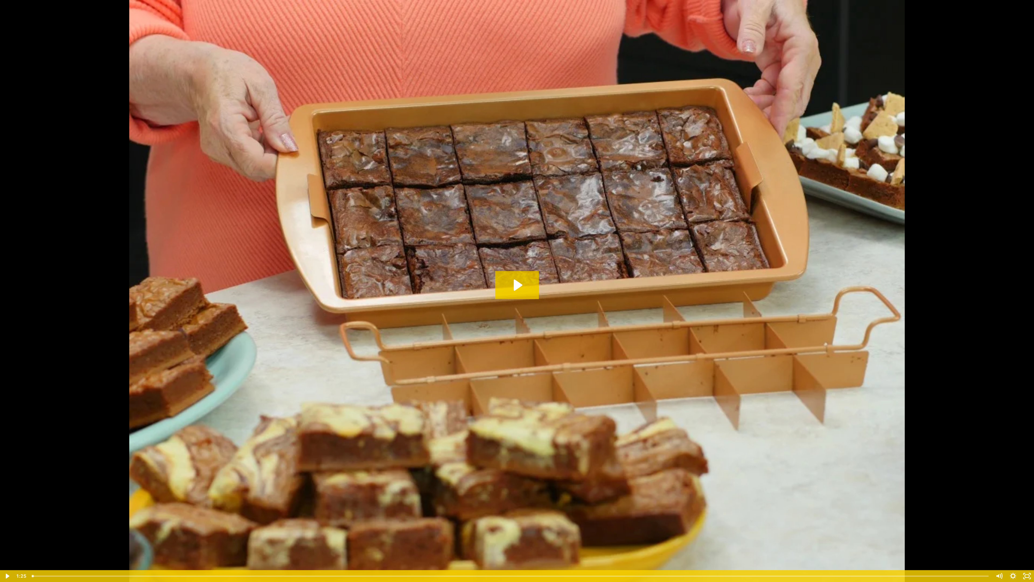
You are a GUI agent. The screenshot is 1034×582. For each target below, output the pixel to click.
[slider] (510, 576)
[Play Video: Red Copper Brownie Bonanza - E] (517, 285)
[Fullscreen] (1027, 576)
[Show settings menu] (1013, 576)
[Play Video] (7, 576)
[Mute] (999, 576)
